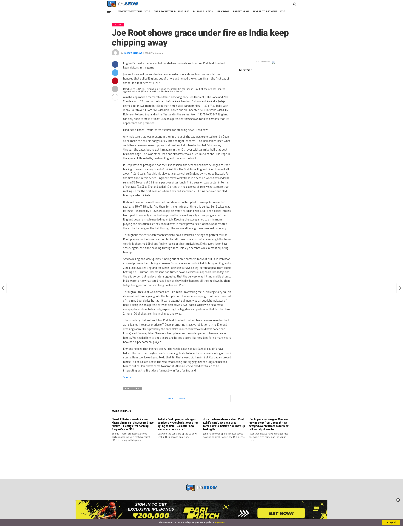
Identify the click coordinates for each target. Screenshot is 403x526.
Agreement (220, 522)
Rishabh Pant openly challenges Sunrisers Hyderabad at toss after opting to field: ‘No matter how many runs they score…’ (177, 424)
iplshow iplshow (133, 53)
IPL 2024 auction (203, 11)
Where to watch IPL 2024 (134, 11)
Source (127, 377)
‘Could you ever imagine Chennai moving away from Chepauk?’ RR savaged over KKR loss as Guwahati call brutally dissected (269, 424)
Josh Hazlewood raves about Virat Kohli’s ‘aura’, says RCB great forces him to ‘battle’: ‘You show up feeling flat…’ (224, 424)
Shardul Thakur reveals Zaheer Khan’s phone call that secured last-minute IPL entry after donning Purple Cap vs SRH (133, 424)
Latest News (241, 11)
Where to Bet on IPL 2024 (269, 11)
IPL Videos (223, 11)
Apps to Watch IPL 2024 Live (171, 11)
